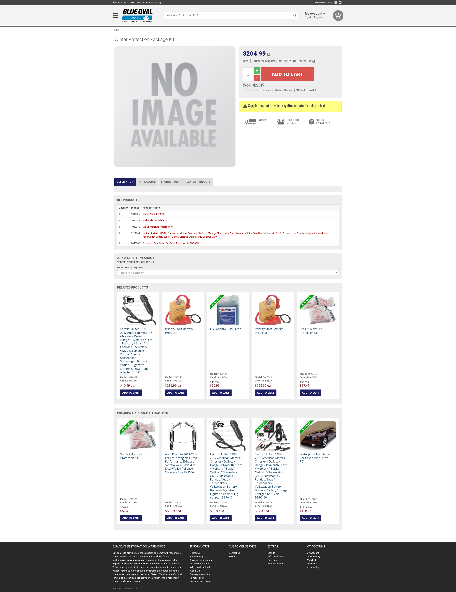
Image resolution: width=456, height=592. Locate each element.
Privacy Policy (197, 578)
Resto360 (195, 553)
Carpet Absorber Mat (153, 214)
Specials (272, 560)
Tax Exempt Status (199, 563)
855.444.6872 (122, 2)
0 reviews (265, 90)
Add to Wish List (310, 90)
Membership (313, 567)
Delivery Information (200, 574)
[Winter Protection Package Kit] (174, 106)
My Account (313, 553)
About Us (195, 570)
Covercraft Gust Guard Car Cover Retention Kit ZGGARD (170, 243)
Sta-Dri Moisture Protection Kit (157, 226)
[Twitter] (340, 2)
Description (125, 181)
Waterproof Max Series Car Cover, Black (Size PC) (315, 457)
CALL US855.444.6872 (323, 121)
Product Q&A (170, 181)
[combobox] (228, 272)
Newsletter (312, 563)
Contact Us (138, 2)
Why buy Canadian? (200, 567)
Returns (233, 556)
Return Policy (196, 556)
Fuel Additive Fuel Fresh (154, 220)
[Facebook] (336, 2)
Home (117, 29)
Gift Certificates (276, 556)
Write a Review (283, 90)
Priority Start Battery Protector (179, 330)
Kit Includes (147, 181)
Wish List (311, 560)
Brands (271, 553)
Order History (313, 556)
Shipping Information (201, 560)
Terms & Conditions (200, 581)
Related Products (197, 181)
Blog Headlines (275, 563)
